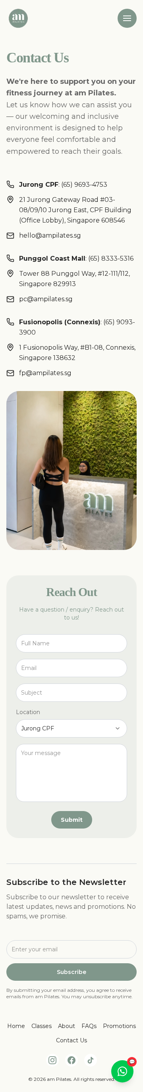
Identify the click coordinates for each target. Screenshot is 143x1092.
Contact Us (71, 1040)
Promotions (119, 1026)
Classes (41, 1026)
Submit (72, 819)
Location (28, 712)
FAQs (89, 1026)
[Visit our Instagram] (52, 1060)
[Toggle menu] (127, 18)
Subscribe (71, 972)
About (66, 1026)
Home (16, 1026)
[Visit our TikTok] (90, 1060)
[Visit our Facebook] (71, 1060)
